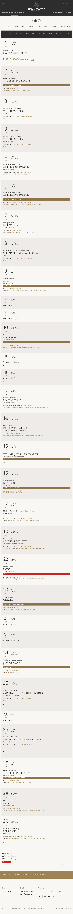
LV (3, 3)
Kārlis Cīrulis (21, 347)
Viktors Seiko (21, 90)
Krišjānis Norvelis (12, 407)
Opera (16, 26)
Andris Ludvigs (24, 60)
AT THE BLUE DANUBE (16, 166)
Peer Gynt (9, 831)
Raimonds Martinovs (35, 204)
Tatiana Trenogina (12, 60)
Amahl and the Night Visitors (23, 693)
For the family (43, 26)
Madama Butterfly (15, 52)
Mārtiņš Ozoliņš (15, 58)
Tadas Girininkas (34, 579)
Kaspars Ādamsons (16, 433)
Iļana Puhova (30, 347)
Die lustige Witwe (15, 428)
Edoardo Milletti (25, 407)
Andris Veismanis (26, 116)
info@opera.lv (26, 894)
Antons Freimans (28, 520)
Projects (24, 874)
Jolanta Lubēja (11, 90)
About (60, 13)
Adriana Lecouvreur (16, 541)
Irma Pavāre (37, 548)
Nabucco (9, 483)
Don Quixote (11, 337)
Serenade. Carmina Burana (20, 253)
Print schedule (66, 865)
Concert (32, 26)
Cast (32, 60)
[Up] (69, 910)
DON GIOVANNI (12, 662)
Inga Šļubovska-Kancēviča (40, 407)
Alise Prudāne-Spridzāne (26, 838)
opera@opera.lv (27, 891)
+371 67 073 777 (9, 891)
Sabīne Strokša (11, 174)
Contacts (67, 13)
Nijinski (8, 513)
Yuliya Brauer (21, 174)
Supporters (17, 874)
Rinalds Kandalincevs (32, 435)
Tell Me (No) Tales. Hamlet (20, 454)
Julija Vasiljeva (20, 492)
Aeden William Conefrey (14, 520)
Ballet (23, 26)
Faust (7, 569)
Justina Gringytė (25, 290)
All (9, 26)
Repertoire (6, 13)
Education (54, 26)
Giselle (8, 599)
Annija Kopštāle (11, 204)
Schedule (14, 13)
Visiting (21, 13)
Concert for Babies (11, 362)
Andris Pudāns (40, 838)
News (4, 874)
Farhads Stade (15, 88)
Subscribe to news (54, 892)
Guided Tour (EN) (11, 318)
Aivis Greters (14, 670)
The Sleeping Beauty (16, 80)
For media (31, 874)
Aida (6, 280)
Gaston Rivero (36, 290)
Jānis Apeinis (10, 492)
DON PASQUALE (12, 400)
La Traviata (10, 225)
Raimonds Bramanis (22, 232)
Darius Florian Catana (23, 609)
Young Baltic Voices (41, 874)
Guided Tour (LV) (10, 305)
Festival (9, 874)
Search (65, 3)
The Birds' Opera (14, 111)
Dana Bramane (11, 232)
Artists (54, 13)
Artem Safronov (22, 579)
